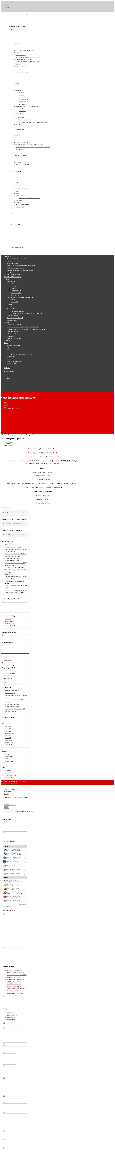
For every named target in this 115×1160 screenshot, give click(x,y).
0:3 (25, 862)
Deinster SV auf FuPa (8, 906)
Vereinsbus (10, 356)
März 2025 (8, 740)
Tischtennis (10, 336)
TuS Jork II (17, 875)
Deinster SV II (9, 850)
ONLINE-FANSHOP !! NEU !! (12, 277)
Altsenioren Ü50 (16, 293)
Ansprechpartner (12, 263)
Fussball (6, 279)
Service (6, 343)
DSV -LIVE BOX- (16, 295)
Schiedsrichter (11, 309)
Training (9, 304)
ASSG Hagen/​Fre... (10, 885)
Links (8, 350)
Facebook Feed (12, 320)
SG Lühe (16, 858)
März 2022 (8, 745)
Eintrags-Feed (9, 773)
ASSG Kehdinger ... (10, 881)
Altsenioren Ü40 (16, 290)
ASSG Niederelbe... (10, 867)
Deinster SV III (18, 854)
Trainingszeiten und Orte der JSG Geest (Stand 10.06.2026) (26, 329)
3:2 (25, 858)
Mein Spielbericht (12, 315)
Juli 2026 (8, 726)
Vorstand (10, 261)
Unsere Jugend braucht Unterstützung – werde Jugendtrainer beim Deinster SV (15, 561)
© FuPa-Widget (23, 904)
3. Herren (14, 288)
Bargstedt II (17, 889)
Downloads (11, 352)
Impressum (7, 791)
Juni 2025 (8, 738)
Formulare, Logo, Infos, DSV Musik (21, 354)
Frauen (13, 299)
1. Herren (14, 284)
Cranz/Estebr (17, 901)
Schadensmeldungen (13, 345)
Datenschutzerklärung (11, 789)
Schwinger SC (9, 854)
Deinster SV (7, 256)
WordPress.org (9, 777)
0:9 (25, 866)
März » (9, 678)
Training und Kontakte (14, 325)
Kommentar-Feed (10, 775)
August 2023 (9, 742)
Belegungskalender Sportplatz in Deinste (20, 270)
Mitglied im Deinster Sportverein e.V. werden (21, 265)
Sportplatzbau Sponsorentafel (17, 259)
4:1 (25, 874)
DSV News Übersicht (13, 274)
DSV (12, 306)
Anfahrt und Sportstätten (15, 268)
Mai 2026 (8, 731)
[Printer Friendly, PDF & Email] (43, 503)
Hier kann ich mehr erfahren (9, 783)
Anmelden (8, 770)
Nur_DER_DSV (8, 442)
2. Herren (14, 286)
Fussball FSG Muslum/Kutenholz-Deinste (20, 297)
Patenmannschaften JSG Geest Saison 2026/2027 (26, 313)
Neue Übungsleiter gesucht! (11, 408)
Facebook (6, 7)
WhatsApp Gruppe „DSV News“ (15, 570)
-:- (25, 881)
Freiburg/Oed (18, 897)
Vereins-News (9, 626)
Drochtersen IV (18, 862)
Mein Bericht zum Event (14, 338)
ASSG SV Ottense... (10, 893)
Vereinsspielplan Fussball (15, 318)
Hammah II (17, 850)
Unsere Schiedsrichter (17, 311)
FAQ (5, 3)
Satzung (10, 272)
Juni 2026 (8, 729)
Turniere (9, 359)
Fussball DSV (11, 281)
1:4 (25, 854)
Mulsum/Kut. (9, 871)
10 (8, 668)
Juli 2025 (8, 735)
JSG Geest (7, 322)
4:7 (25, 850)
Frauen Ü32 (14, 302)
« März (4, 678)
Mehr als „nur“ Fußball (11, 334)
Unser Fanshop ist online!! (13, 585)
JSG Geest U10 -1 (10, 567)
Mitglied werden (8, 1)
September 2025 (10, 733)
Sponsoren (7, 340)
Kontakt (6, 5)
